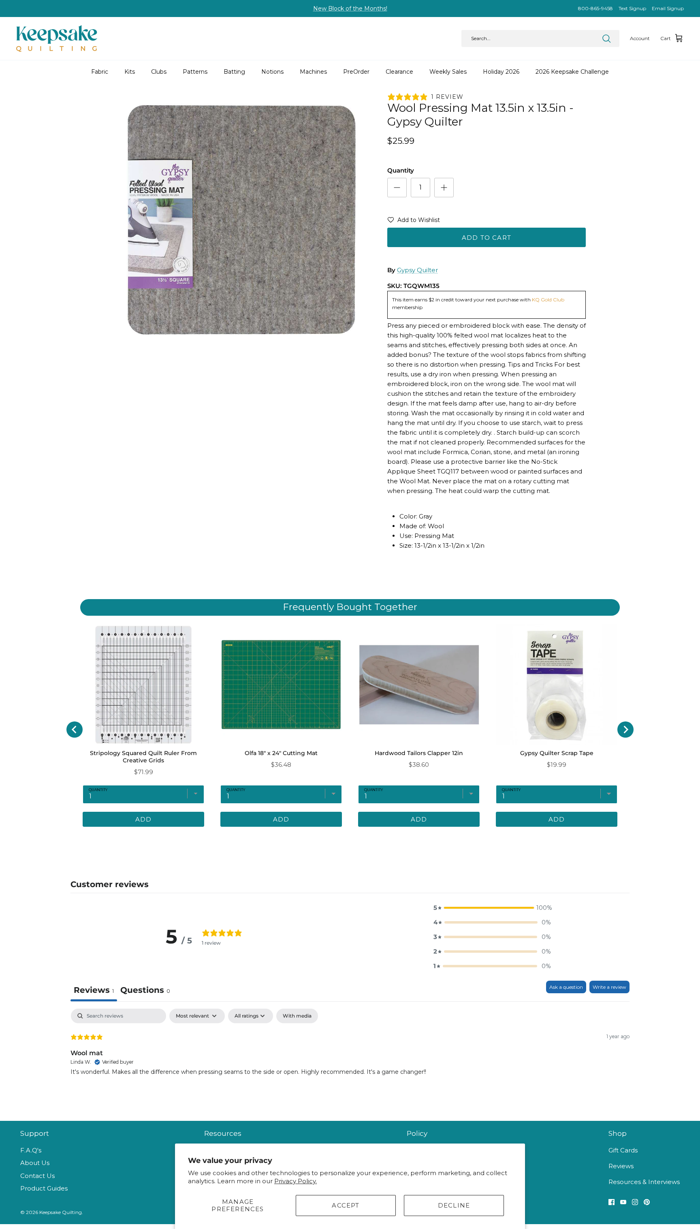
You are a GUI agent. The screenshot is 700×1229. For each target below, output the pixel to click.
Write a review (609, 987)
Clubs (158, 71)
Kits (129, 71)
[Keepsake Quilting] (56, 38)
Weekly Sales (448, 71)
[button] (413, 222)
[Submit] (606, 38)
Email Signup (668, 8)
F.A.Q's (30, 1150)
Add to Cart (486, 237)
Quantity (400, 170)
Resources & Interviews (644, 1182)
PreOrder (356, 71)
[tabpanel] (350, 1060)
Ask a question (566, 987)
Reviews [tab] (94, 990)
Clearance (399, 71)
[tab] (145, 991)
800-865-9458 (595, 8)
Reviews (621, 1166)
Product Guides (44, 1188)
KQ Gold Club (548, 300)
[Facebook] (611, 1202)
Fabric (99, 71)
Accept (345, 1205)
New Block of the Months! (350, 8)
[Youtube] (623, 1202)
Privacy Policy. (295, 1181)
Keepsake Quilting (60, 1212)
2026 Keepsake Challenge (572, 71)
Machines (313, 71)
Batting (234, 71)
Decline (454, 1205)
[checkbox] (297, 1016)
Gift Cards (623, 1150)
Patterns (195, 71)
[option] (241, 219)
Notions (272, 71)
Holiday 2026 (501, 71)
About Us (34, 1163)
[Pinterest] (647, 1202)
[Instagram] (635, 1202)
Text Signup (632, 8)
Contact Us (37, 1176)
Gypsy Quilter (417, 270)
